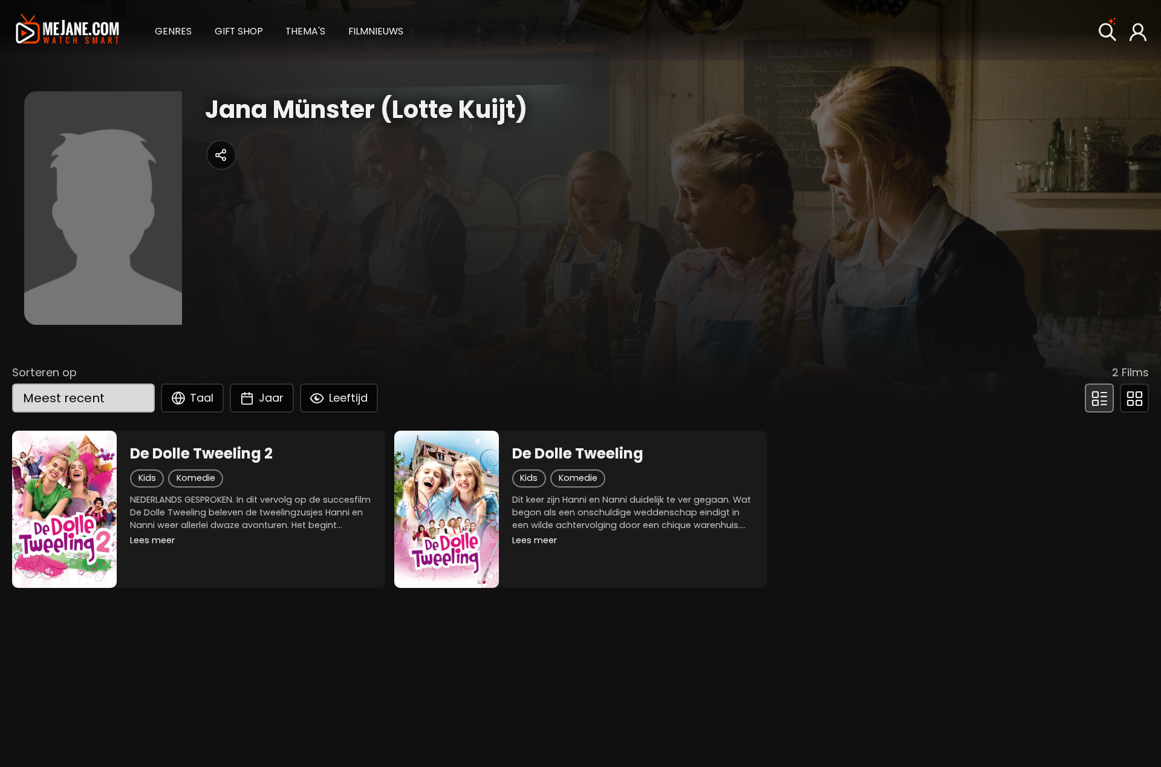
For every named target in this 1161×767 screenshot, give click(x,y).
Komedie (196, 478)
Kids (147, 478)
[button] (173, 30)
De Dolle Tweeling (577, 453)
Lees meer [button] (152, 540)
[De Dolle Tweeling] (446, 509)
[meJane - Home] (67, 30)
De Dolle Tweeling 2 (201, 453)
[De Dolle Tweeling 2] (64, 509)
